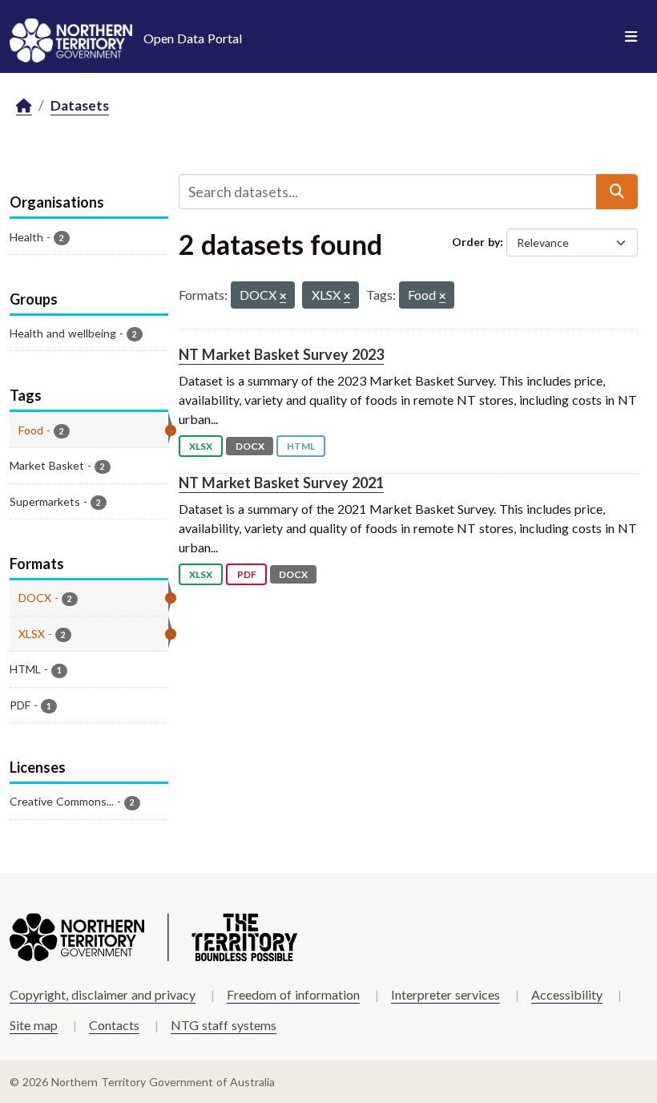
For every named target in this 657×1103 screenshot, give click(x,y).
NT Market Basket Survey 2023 (281, 354)
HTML (301, 446)
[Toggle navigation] (631, 37)
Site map (34, 1024)
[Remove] (283, 297)
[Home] (24, 106)
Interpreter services (445, 994)
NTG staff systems (223, 1024)
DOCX (250, 446)
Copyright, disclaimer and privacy (102, 994)
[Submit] (617, 191)
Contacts (114, 1024)
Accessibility (567, 994)
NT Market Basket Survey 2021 (281, 482)
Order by (476, 241)
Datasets (79, 105)
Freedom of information (293, 994)
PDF (246, 574)
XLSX (200, 446)
